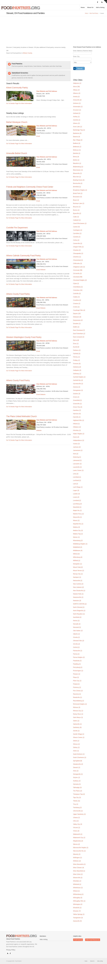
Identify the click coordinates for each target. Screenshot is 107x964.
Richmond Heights (80, 704)
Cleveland (77, 277)
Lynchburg (77, 504)
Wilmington (77, 904)
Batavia (76, 136)
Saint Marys (78, 717)
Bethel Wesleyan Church (16, 122)
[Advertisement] (53, 28)
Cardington (77, 230)
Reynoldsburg (78, 700)
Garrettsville (78, 383)
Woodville (77, 907)
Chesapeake (78, 253)
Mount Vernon (78, 570)
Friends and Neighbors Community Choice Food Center (29, 187)
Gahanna (77, 367)
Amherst (77, 103)
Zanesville (77, 921)
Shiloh (76, 741)
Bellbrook (77, 146)
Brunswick (77, 197)
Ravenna (77, 694)
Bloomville (77, 173)
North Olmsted (78, 607)
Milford (76, 554)
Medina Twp (78, 534)
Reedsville (77, 697)
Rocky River (78, 714)
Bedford (76, 143)
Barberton (77, 133)
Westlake (77, 881)
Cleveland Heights (80, 280)
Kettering (77, 457)
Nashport (77, 577)
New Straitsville (79, 590)
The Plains (77, 791)
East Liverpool (78, 337)
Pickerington (78, 670)
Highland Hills (78, 420)
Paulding (77, 664)
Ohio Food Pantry (94, 13)
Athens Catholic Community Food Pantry (23, 255)
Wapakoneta (78, 841)
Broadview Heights (80, 190)
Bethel (76, 160)
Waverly (76, 854)
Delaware (77, 317)
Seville (76, 731)
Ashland (76, 113)
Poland (76, 684)
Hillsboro (77, 427)
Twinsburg (77, 807)
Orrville (76, 644)
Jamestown (77, 450)
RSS (7, 953)
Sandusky (77, 727)
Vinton (76, 831)
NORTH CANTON (80, 604)
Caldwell (77, 220)
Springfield (77, 761)
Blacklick (77, 163)
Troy (75, 804)
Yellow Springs (78, 914)
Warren (76, 844)
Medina (76, 527)
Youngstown (78, 917)
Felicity (76, 357)
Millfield (76, 560)
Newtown (77, 600)
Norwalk (76, 624)
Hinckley (77, 430)
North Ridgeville (79, 610)
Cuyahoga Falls (79, 310)
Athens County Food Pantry (18, 294)
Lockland (77, 480)
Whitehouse (78, 887)
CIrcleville (77, 273)
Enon (75, 343)
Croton (76, 307)
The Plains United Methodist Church (21, 416)
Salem (76, 721)
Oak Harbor (78, 630)
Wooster (77, 911)
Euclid (76, 347)
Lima (75, 474)
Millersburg (77, 557)
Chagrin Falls (78, 247)
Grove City (77, 407)
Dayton (77, 313)
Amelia (76, 96)
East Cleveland (79, 330)
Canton (76, 227)
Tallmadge (77, 787)
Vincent (76, 827)
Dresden (77, 323)
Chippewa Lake (79, 267)
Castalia (76, 237)
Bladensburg (78, 166)
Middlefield (77, 547)
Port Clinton (78, 690)
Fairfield (76, 353)
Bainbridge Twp (79, 130)
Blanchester (78, 170)
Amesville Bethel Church (16, 153)
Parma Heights (79, 657)
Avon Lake (77, 126)
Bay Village (77, 140)
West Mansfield (79, 871)
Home (83, 7)
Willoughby (77, 897)
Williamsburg (78, 894)
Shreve (76, 744)
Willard (76, 891)
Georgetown (78, 390)
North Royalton (79, 614)
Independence (78, 440)
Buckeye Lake (78, 203)
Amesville (77, 100)
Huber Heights (78, 433)
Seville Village (78, 734)
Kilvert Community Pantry (17, 87)
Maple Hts (77, 510)
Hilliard (76, 423)
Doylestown (78, 320)
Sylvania (77, 784)
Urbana (76, 817)
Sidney (76, 747)
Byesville (77, 213)
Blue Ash (77, 176)
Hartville (77, 417)
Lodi (75, 484)
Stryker (76, 777)
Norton (76, 620)
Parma (76, 654)
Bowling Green (78, 180)
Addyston (77, 83)
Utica (76, 821)
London (76, 494)
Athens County (27, 53)
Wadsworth (77, 834)
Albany (76, 90)
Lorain (76, 497)
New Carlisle (78, 584)
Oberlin (76, 634)
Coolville (77, 293)
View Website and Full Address (46, 91)
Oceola (76, 637)
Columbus (77, 290)
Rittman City (78, 711)
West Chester (78, 867)
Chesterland (78, 260)
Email (38, 136)
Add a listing (100, 7)
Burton (76, 210)
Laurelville (77, 467)
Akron (76, 86)
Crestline (77, 300)
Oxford (76, 647)
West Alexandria (79, 864)
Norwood (77, 627)
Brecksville (77, 183)
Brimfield (77, 186)
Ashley (76, 116)
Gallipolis (77, 370)
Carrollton (77, 233)
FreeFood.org (78, 940)
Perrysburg (77, 667)
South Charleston (79, 757)
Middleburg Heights (80, 544)
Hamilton (77, 410)
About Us (90, 7)
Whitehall (77, 884)
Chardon (77, 250)
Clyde (76, 283)
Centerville (77, 243)
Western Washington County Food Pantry (23, 337)
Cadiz (76, 217)
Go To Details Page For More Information (19, 103)
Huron (76, 437)
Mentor (76, 537)
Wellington (77, 857)
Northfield (77, 617)
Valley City (77, 824)
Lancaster (77, 464)
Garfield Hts (78, 380)
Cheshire (77, 257)
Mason (76, 520)
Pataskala (77, 660)
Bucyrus (77, 207)
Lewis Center (78, 470)
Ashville (76, 120)
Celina (76, 240)
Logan (76, 490)
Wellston (77, 861)
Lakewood (77, 460)
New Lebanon (78, 587)
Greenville (77, 403)
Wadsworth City (79, 837)
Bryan (76, 200)
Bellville (76, 153)
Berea (76, 156)
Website (42, 269)
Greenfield (77, 400)
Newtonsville (78, 597)
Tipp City (77, 797)
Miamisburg (78, 540)
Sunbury (77, 781)
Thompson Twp (79, 794)
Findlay (76, 360)
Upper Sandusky (79, 814)
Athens (76, 123)
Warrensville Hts (79, 851)
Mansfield (77, 507)
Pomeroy (77, 687)
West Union (78, 874)
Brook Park (77, 193)
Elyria (76, 340)
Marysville (77, 517)
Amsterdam (78, 106)
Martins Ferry (78, 514)
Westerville (77, 877)
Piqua (76, 677)
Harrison (77, 413)
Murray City (78, 574)
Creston (76, 303)
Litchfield (77, 477)
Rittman (76, 707)
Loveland (77, 500)
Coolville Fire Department (17, 227)
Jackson (77, 447)
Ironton (76, 443)
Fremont (77, 363)
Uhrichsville (78, 811)
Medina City (78, 530)
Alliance (76, 93)
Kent (75, 454)
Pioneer (76, 674)
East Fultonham (79, 333)
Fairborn (77, 350)
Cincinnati (77, 270)
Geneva (76, 387)
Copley (76, 297)
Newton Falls (78, 594)
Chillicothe (77, 263)
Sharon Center (78, 737)
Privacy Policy (10, 950)
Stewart (76, 767)
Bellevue (77, 150)
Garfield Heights (79, 377)
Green (76, 397)
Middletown (77, 550)
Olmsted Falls (78, 640)
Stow (75, 771)
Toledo (76, 801)
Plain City (77, 680)
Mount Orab (78, 567)
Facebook (10, 953)
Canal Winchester (79, 223)
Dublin (76, 327)
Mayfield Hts (78, 524)
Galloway (77, 373)
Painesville (77, 650)
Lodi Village (78, 487)
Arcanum (77, 110)
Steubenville (78, 764)
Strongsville (78, 774)
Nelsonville (77, 580)
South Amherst (79, 754)
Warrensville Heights (80, 847)
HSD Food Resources (92, 940)
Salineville (77, 724)
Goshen (76, 393)
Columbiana (78, 287)
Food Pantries (21, 8)
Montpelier (77, 564)
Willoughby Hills (79, 901)
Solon (76, 751)
